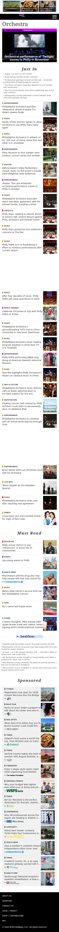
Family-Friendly (11, 308)
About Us (6, 895)
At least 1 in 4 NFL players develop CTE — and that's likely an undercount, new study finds (29, 653)
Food (6, 603)
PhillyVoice (6, 17)
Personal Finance (14, 781)
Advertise (7, 900)
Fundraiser (11, 765)
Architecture (10, 400)
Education (9, 541)
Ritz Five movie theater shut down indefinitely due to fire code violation (28, 91)
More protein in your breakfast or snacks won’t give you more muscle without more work (29, 668)
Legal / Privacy (9, 910)
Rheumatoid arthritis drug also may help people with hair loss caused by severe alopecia (29, 647)
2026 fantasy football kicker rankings (21, 76)
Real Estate (11, 719)
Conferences (12, 811)
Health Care (11, 873)
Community (11, 827)
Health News (10, 572)
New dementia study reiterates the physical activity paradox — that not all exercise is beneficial (29, 663)
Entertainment (11, 103)
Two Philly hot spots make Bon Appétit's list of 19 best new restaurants (27, 86)
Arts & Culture (11, 384)
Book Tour (11, 704)
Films (6, 369)
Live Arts (8, 482)
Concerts (28, 30)
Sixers (7, 618)
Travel (9, 735)
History (8, 164)
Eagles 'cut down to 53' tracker (18, 73)
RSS (3, 920)
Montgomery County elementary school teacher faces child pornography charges (27, 96)
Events (22, 16)
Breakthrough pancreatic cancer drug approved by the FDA (28, 644)
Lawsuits (8, 210)
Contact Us (7, 905)
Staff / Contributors (12, 915)
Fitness (10, 689)
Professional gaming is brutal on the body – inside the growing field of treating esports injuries (27, 81)
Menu (54, 17)
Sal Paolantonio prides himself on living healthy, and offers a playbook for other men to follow (28, 658)
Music (7, 118)
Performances (14, 30)
